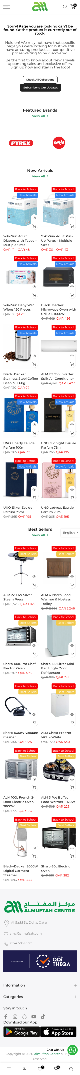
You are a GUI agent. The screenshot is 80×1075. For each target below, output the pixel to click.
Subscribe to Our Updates (40, 87)
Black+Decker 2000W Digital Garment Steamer (20, 870)
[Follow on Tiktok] (43, 1017)
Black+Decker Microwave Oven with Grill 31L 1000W (58, 309)
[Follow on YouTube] (33, 1017)
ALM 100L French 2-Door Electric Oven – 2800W (19, 801)
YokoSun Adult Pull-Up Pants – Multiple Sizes (57, 240)
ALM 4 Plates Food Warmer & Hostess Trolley (56, 599)
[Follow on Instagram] (15, 1017)
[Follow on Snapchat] (24, 1017)
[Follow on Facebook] (5, 1017)
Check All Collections (40, 79)
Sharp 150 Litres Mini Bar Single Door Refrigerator (57, 668)
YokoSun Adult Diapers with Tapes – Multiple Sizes (20, 240)
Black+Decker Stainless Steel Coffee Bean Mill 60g (20, 378)
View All (38, 116)
